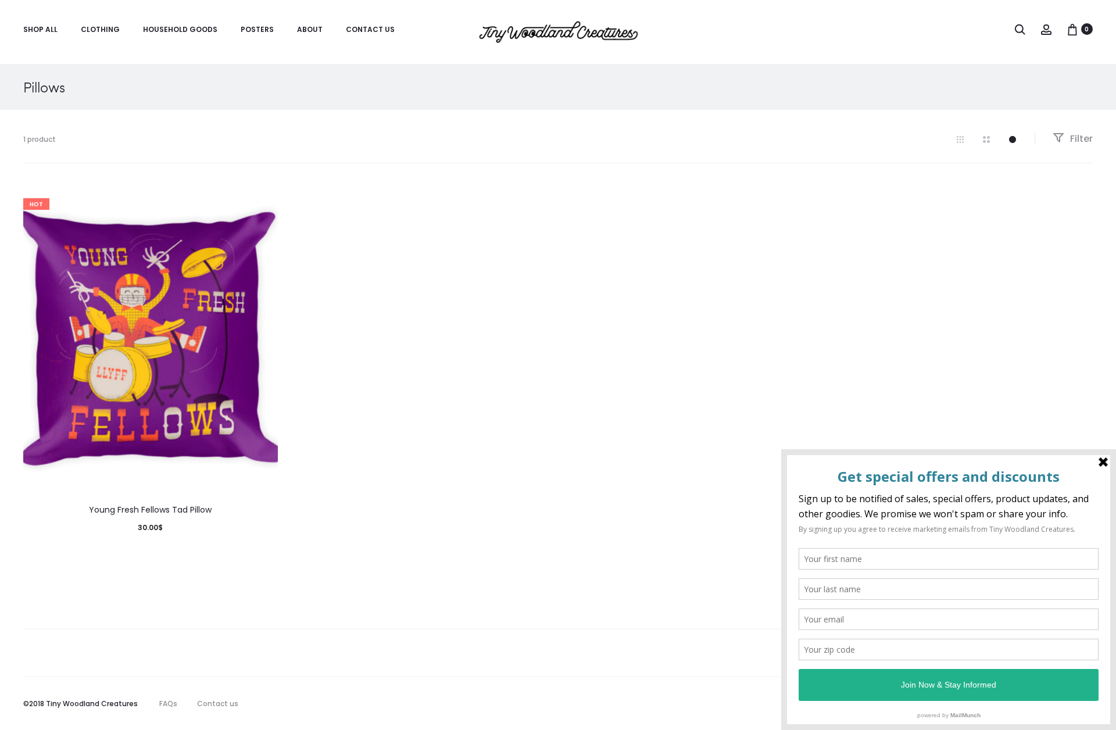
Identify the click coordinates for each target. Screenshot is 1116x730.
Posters (257, 29)
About (310, 29)
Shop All (40, 29)
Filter (1080, 138)
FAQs (168, 703)
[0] (1072, 29)
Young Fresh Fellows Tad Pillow (150, 510)
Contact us (370, 29)
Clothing (100, 29)
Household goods (180, 29)
